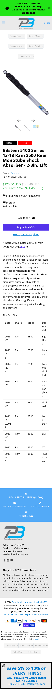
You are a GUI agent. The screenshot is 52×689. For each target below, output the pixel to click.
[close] (3, 665)
